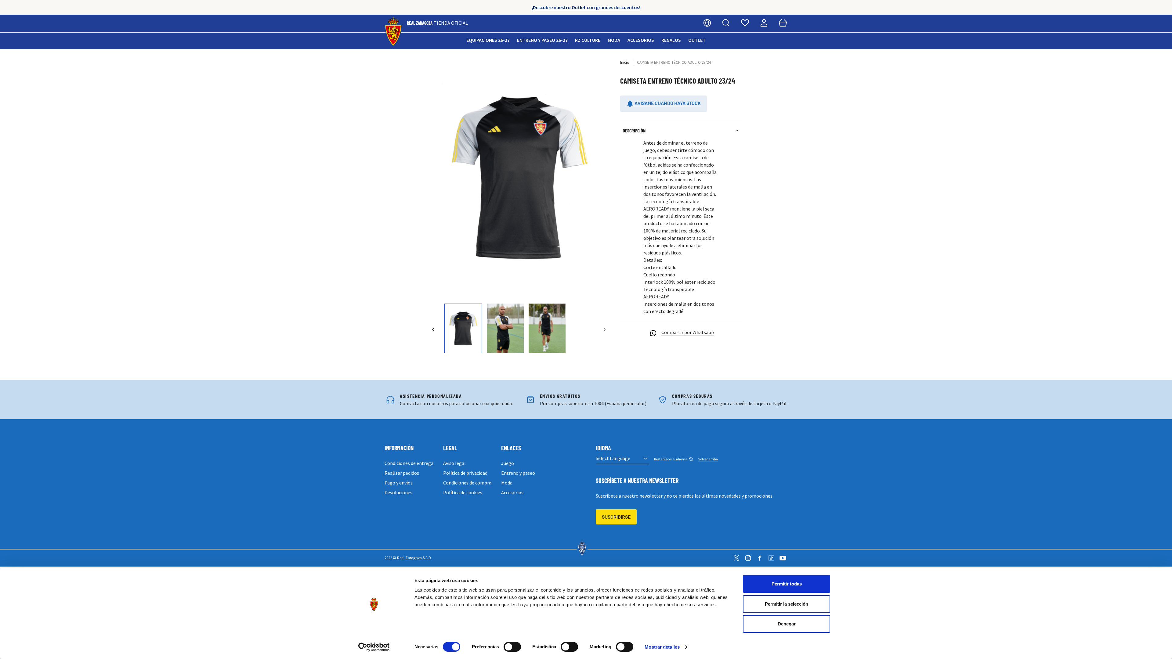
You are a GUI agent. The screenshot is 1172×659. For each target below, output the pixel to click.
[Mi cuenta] (764, 22)
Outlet (697, 40)
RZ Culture (587, 40)
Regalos (671, 40)
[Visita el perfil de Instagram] (748, 558)
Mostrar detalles (662, 647)
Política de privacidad (465, 473)
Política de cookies (462, 492)
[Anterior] (433, 329)
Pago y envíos (399, 483)
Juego (507, 463)
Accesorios (641, 40)
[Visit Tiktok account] (771, 558)
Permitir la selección (786, 604)
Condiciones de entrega (409, 463)
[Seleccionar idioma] (707, 22)
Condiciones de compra (467, 483)
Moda (614, 40)
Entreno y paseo (518, 473)
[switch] (512, 647)
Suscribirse (616, 517)
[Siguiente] (604, 329)
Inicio (624, 62)
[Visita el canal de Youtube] (782, 558)
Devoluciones (398, 492)
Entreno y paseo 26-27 (542, 40)
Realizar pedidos (402, 473)
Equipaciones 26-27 (488, 40)
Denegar (787, 623)
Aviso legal (454, 463)
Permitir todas (787, 583)
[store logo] (393, 32)
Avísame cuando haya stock (667, 103)
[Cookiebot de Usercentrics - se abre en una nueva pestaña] (374, 647)
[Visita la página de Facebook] (759, 558)
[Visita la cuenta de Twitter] (736, 558)
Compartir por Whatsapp (687, 332)
